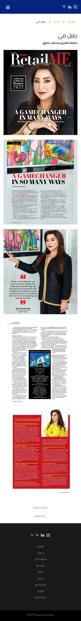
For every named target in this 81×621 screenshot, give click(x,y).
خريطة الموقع (40, 597)
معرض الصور (40, 585)
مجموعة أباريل (40, 559)
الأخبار (40, 572)
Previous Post (40, 508)
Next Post (40, 516)
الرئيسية (40, 546)
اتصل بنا (40, 591)
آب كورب (40, 553)
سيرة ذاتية (40, 566)
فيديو (40, 578)
